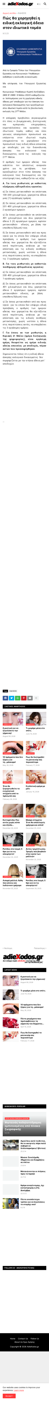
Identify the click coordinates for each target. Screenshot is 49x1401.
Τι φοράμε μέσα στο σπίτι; (35, 729)
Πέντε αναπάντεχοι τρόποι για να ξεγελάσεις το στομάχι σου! (33, 1201)
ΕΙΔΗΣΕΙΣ (22, 13)
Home (12, 1338)
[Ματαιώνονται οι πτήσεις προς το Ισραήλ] (11, 1175)
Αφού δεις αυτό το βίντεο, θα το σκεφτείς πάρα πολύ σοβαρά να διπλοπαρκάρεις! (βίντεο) (33, 1144)
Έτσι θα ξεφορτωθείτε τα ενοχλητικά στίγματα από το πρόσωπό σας (11, 791)
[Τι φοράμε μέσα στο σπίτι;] (11, 994)
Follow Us (35, 1338)
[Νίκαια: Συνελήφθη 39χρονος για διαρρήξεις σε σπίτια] (11, 1161)
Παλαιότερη (39, 948)
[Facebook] (5, 698)
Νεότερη (8, 948)
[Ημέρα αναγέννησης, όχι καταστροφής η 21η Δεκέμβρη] (11, 1189)
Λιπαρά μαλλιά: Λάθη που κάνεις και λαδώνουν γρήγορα (13, 882)
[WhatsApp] (17, 698)
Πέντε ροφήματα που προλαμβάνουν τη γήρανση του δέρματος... (32, 1021)
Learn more (19, 1390)
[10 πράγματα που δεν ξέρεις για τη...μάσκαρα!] (11, 1008)
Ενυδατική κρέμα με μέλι (35, 787)
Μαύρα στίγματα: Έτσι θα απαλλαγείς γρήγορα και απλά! (35, 822)
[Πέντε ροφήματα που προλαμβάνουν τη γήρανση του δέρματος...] (11, 1022)
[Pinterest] (24, 698)
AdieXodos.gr (33, 1346)
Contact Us (23, 1338)
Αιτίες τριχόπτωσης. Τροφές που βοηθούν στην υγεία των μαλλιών (36, 853)
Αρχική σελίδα (9, 13)
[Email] (30, 698)
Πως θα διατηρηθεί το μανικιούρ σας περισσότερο (35, 759)
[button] (3, 4)
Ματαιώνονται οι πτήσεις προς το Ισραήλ (33, 1172)
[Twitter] (11, 698)
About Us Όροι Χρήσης (24, 1342)
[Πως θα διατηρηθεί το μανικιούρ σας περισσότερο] (11, 1036)
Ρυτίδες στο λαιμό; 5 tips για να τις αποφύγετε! (12, 851)
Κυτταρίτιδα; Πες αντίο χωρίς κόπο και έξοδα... (11, 822)
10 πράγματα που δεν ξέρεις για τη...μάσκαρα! (13, 759)
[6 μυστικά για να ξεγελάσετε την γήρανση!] (11, 980)
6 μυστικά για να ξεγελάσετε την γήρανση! (10, 730)
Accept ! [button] (9, 1396)
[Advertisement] (24, 394)
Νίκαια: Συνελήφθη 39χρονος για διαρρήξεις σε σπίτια (32, 1159)
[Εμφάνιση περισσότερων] (36, 698)
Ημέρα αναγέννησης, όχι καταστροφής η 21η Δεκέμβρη (32, 1187)
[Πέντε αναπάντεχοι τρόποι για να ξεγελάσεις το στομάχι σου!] (11, 1203)
